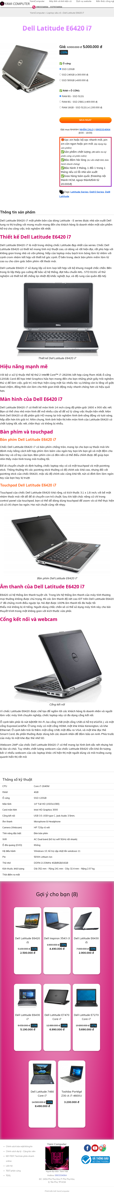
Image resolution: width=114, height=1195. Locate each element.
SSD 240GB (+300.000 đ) (75, 74)
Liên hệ (9, 1166)
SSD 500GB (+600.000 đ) (75, 80)
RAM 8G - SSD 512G (73, 96)
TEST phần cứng (13, 1170)
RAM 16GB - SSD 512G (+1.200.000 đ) (82, 107)
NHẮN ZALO (87, 129)
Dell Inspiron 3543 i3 (57, 938)
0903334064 (42, 7)
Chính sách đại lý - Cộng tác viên (20, 1151)
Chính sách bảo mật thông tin (19, 1146)
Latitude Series (79, 191)
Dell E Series (97, 191)
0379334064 (56, 7)
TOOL (8, 1175)
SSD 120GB (68, 69)
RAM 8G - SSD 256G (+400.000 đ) (80, 101)
